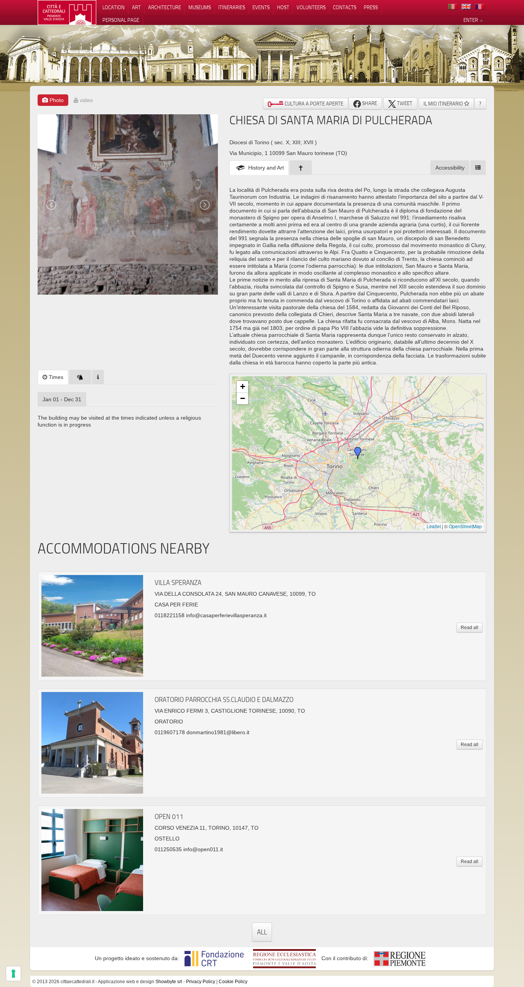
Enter (471, 19)
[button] (358, 453)
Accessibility (450, 168)
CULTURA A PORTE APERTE (313, 103)
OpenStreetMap (465, 526)
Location (113, 7)
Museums (199, 7)
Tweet (404, 103)
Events (261, 7)
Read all (469, 627)
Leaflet (434, 526)
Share (369, 103)
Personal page (120, 19)
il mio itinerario (443, 103)
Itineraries (231, 7)
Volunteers (311, 7)
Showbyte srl (168, 981)
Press (371, 7)
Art (136, 7)
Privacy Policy (200, 981)
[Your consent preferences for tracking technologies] (13, 973)
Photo (56, 100)
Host (283, 7)
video (85, 100)
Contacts (344, 7)
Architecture (164, 7)
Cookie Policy (233, 981)
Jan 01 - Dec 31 (62, 399)
